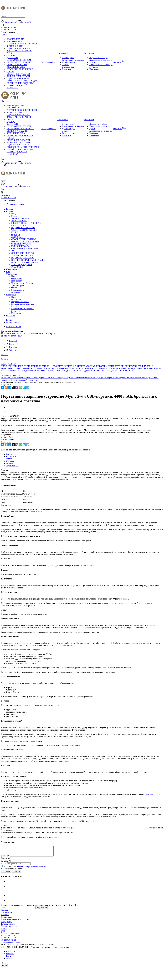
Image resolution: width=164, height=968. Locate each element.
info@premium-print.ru (13, 336)
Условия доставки (9, 926)
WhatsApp (13, 350)
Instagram (13, 347)
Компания (5, 910)
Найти (4, 966)
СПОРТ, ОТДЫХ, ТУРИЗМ (17, 368)
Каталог (14, 216)
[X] (13, 387)
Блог (3, 931)
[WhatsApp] (20, 387)
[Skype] (24, 387)
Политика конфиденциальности (15, 919)
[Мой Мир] (9, 387)
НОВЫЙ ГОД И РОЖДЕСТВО (87, 371)
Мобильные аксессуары (54, 378)
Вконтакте (13, 344)
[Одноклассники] (6, 387)
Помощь (4, 928)
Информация (6, 921)
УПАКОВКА (128, 371)
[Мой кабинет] (2, 25)
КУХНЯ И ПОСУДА (86, 368)
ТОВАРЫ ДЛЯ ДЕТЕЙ (111, 371)
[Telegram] (27, 387)
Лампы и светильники (136, 378)
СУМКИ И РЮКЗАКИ (67, 368)
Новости (5, 915)
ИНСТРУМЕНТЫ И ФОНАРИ (43, 368)
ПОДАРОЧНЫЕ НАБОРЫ (93, 366)
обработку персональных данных (31, 866)
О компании (16, 278)
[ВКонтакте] (2, 387)
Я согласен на (25, 866)
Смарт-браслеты (71, 378)
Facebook (13, 341)
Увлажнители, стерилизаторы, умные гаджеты (106, 378)
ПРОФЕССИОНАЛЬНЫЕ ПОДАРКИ (56, 371)
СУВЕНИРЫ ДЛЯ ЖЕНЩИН (109, 368)
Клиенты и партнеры (10, 933)
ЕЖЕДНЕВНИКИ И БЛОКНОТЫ (49, 366)
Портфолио (16, 299)
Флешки (82, 378)
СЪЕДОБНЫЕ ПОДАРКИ (141, 368)
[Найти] (2, 19)
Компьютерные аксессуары (32, 378)
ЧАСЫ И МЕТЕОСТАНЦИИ (118, 366)
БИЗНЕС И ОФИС (72, 366)
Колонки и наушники (10, 378)
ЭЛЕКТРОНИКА (26, 366)
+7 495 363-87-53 (8, 27)
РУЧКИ (134, 366)
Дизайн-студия (7, 917)
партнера (149, 794)
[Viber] (16, 387)
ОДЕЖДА (141, 366)
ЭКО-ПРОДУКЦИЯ (10, 366)
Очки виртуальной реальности (24, 380)
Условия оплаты (8, 924)
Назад (13, 214)
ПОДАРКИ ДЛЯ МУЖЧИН (27, 371)
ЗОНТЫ (125, 368)
